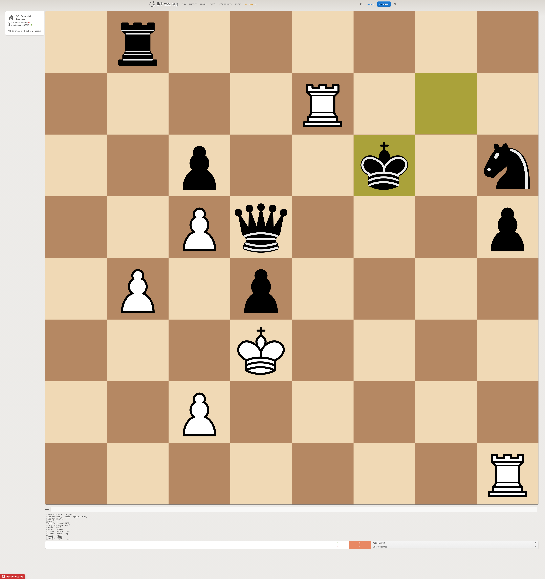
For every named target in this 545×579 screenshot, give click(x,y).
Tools (238, 4)
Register (384, 4)
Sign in (370, 4)
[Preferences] (395, 4)
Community (225, 4)
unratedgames (21, 25)
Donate (252, 4)
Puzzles (193, 4)
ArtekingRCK (20, 22)
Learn (203, 4)
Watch (213, 4)
